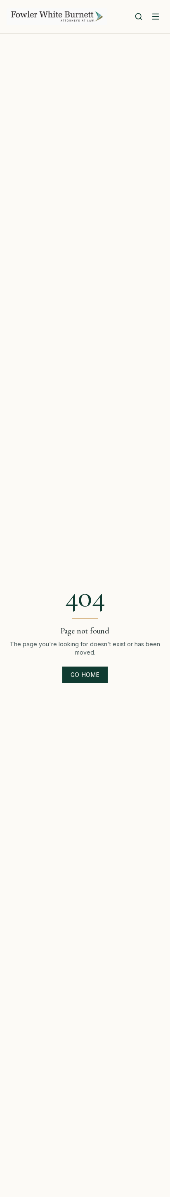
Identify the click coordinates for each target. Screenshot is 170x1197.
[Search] (138, 16)
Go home (85, 674)
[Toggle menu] (155, 16)
